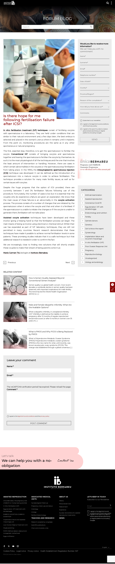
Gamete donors (91, 221)
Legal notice (21, 551)
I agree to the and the (29, 416)
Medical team (63, 507)
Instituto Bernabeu (9, 3)
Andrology (34, 509)
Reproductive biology (93, 254)
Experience (62, 510)
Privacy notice (33, 551)
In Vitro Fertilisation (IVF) (11, 506)
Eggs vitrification (8, 536)
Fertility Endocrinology (38, 515)
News (61, 518)
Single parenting (8, 528)
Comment (12, 389)
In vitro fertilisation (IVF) (94, 243)
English (104, 547)
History (61, 500)
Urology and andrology (94, 262)
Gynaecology (90, 233)
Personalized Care (65, 504)
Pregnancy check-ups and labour (42, 506)
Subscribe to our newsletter (92, 120)
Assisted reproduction (93, 199)
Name (10, 366)
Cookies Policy (9, 551)
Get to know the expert (94, 229)
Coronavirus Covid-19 (93, 203)
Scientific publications (38, 525)
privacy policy (44, 416)
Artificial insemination (93, 195)
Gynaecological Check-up (39, 503)
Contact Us (66, 461)
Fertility (88, 217)
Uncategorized (91, 258)
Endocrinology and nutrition (96, 213)
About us (63, 497)
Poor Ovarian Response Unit (96, 246)
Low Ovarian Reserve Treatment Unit (15, 525)
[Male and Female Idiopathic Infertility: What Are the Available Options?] (15, 312)
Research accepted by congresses (41, 522)
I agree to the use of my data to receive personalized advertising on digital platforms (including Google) (95, 131)
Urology (33, 512)
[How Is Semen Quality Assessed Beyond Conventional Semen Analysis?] (15, 285)
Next (68, 262)
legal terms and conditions (26, 416)
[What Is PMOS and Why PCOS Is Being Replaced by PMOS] (15, 338)
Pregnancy (89, 250)
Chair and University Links (39, 528)
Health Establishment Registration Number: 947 (59, 551)
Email (10, 375)
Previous (12, 262)
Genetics (88, 225)
